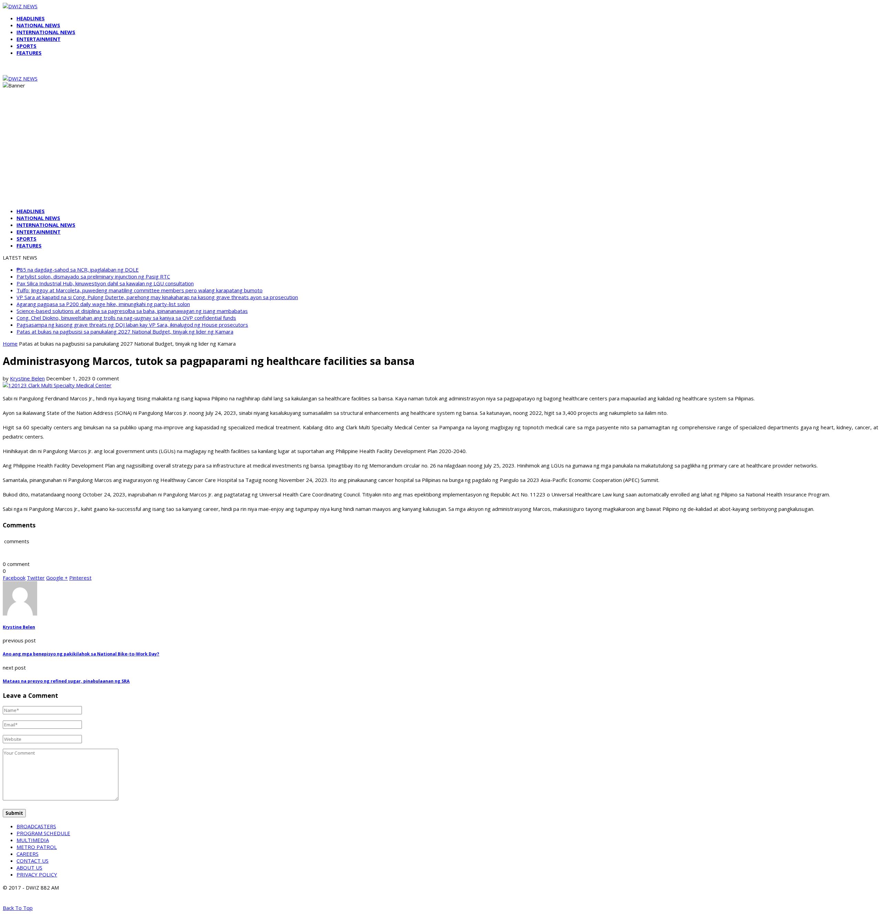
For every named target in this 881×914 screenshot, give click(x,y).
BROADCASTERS (36, 826)
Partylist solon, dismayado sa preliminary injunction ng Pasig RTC (93, 276)
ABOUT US (29, 867)
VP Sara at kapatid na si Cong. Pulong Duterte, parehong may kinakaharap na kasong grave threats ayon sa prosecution (157, 297)
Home (10, 343)
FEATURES (29, 52)
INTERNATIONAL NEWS (46, 32)
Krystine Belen (27, 378)
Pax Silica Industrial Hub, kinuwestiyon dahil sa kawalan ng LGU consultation (105, 283)
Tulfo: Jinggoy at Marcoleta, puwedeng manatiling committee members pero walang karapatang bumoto (140, 290)
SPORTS (26, 45)
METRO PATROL (37, 846)
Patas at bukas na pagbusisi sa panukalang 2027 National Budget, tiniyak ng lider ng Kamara (125, 331)
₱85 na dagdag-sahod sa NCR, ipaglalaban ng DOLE (78, 269)
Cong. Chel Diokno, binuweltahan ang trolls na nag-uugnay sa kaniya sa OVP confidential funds (126, 317)
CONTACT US (33, 860)
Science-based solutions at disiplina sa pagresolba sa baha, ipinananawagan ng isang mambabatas (132, 310)
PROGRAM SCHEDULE (43, 833)
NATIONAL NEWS (38, 25)
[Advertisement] (440, 154)
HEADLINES (31, 18)
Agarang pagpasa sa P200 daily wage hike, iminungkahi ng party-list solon (103, 304)
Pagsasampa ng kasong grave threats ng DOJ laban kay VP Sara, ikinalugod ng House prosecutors (132, 324)
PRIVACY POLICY (37, 874)
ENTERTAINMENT (39, 38)
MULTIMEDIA (33, 840)
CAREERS (28, 853)
